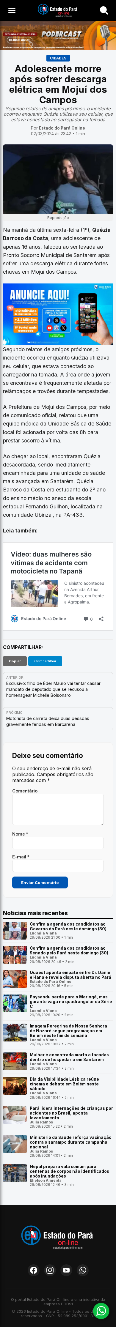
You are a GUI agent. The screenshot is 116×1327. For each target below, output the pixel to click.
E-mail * (20, 856)
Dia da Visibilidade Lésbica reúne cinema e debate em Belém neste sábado (64, 1084)
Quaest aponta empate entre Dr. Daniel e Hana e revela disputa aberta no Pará (71, 975)
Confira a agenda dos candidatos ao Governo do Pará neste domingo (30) (68, 926)
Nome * (20, 833)
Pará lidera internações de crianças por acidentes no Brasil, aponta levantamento (71, 1113)
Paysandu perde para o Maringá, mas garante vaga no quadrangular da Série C (71, 1002)
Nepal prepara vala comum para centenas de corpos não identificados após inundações (69, 1171)
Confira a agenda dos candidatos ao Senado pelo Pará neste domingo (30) (69, 950)
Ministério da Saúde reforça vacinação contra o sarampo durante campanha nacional (71, 1142)
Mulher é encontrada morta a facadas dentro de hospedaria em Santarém (69, 1057)
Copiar (15, 661)
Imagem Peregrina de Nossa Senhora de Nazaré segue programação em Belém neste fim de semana (68, 1031)
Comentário (24, 790)
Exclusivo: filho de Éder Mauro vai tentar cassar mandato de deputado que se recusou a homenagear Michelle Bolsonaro (53, 689)
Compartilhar (45, 661)
